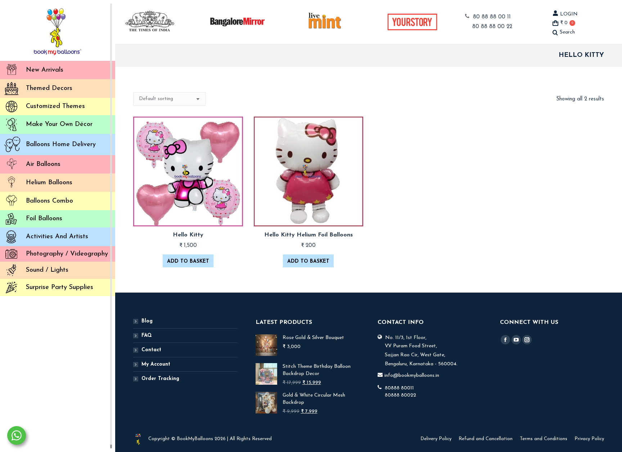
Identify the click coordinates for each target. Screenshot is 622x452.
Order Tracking (160, 378)
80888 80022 (400, 395)
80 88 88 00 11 (492, 17)
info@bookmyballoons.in (411, 375)
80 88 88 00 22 (492, 27)
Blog (147, 321)
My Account (155, 364)
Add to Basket (188, 261)
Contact (151, 350)
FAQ (146, 335)
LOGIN (569, 14)
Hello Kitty (188, 235)
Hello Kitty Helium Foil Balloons (308, 235)
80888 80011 (399, 388)
